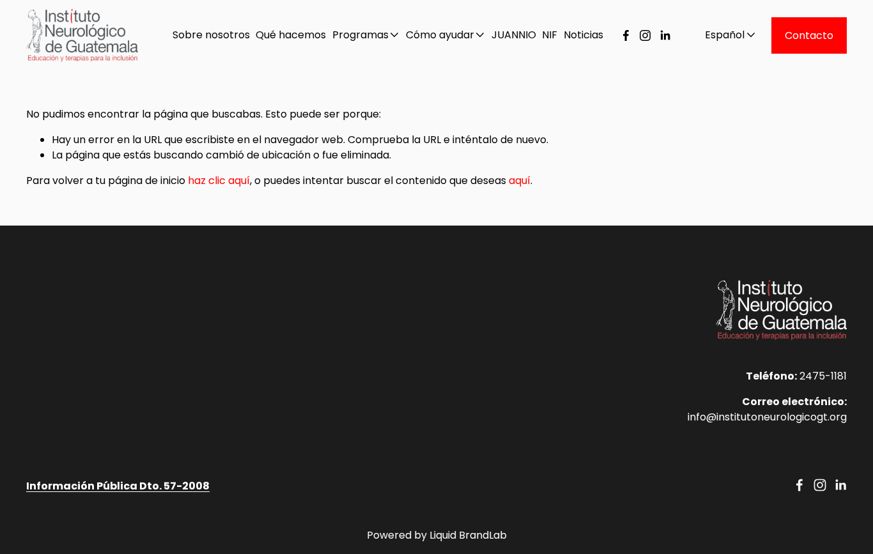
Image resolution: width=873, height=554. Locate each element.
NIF (549, 34)
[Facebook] (626, 35)
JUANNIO (513, 34)
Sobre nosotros (211, 34)
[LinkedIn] (665, 35)
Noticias (583, 34)
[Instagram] (645, 35)
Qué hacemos (291, 34)
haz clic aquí (219, 180)
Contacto (809, 35)
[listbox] (721, 35)
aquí (519, 180)
